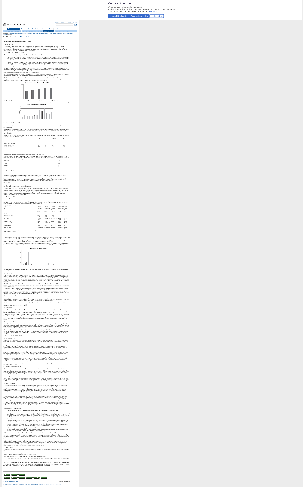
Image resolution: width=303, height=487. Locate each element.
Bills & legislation (32, 31)
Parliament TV (58, 31)
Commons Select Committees (67, 33)
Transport (5, 34)
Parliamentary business (14, 28)
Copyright (41, 484)
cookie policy (152, 11)
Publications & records (49, 31)
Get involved (45, 28)
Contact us (75, 22)
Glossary (10, 484)
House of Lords (17, 31)
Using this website (34, 484)
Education (56, 28)
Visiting (51, 28)
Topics (68, 31)
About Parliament (36, 28)
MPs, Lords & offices (26, 28)
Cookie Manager (58, 484)
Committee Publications (43, 33)
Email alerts (63, 22)
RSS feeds (69, 22)
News (64, 31)
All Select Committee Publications (54, 33)
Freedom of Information (22, 484)
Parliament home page (13, 33)
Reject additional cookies (139, 16)
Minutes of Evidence (25, 36)
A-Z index (5, 484)
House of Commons (8, 31)
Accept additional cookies (118, 16)
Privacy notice (46, 484)
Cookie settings (156, 16)
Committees (39, 31)
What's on (24, 31)
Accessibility (56, 22)
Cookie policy (52, 484)
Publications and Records (33, 33)
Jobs (29, 484)
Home (5, 28)
